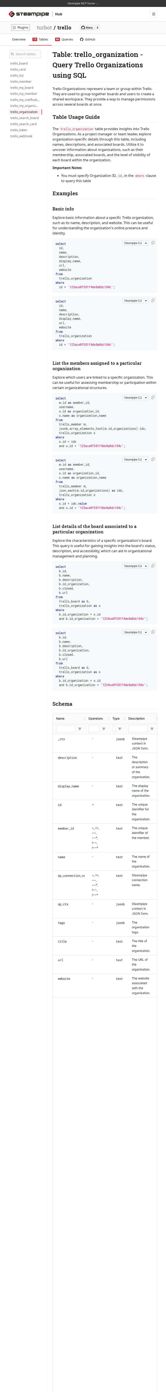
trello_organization (24, 112)
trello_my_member (23, 94)
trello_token (18, 130)
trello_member (21, 81)
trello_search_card (23, 124)
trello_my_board (22, 88)
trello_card (18, 69)
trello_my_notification (25, 100)
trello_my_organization (26, 106)
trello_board (19, 63)
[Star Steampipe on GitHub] (90, 27)
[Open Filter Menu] (79, 729)
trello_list (17, 75)
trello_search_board (24, 118)
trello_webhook (21, 136)
